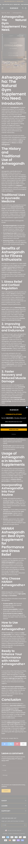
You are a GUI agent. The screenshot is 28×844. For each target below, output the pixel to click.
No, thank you (14, 434)
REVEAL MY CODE (13, 429)
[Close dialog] (26, 407)
